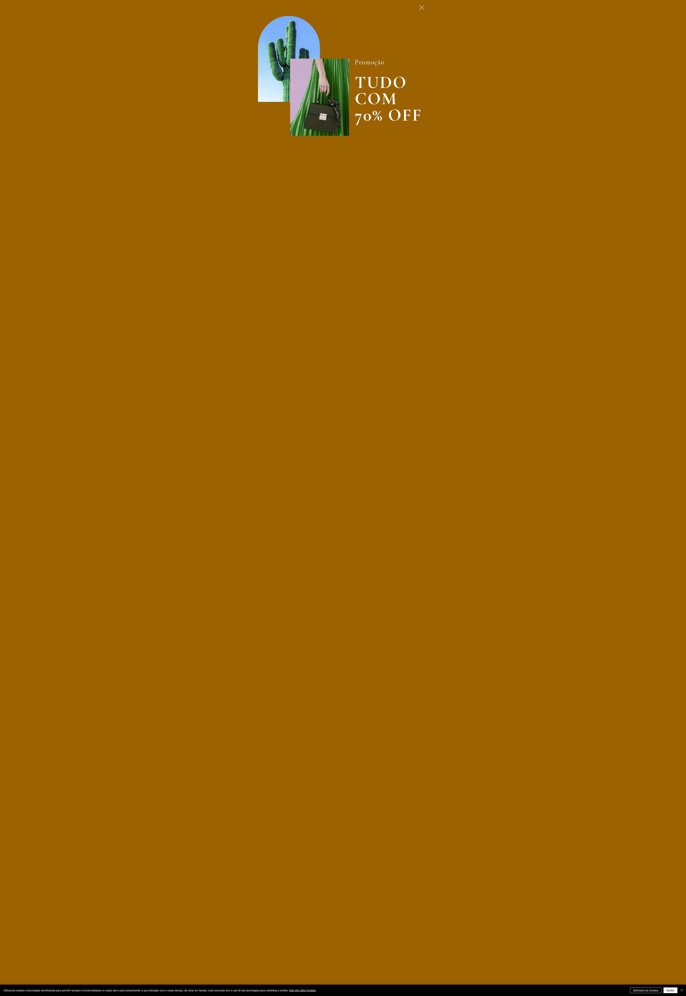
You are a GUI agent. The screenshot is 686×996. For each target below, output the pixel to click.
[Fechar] (682, 990)
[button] (421, 7)
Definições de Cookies (645, 990)
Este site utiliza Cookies (302, 990)
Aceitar (670, 990)
